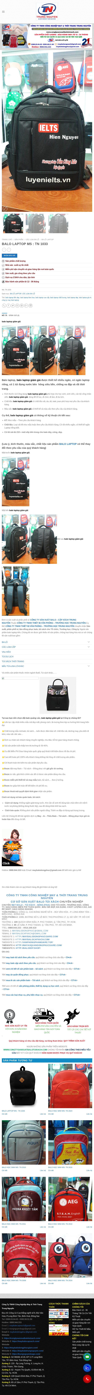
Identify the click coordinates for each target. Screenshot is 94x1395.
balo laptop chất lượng (58, 297)
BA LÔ (4, 642)
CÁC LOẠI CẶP (9, 647)
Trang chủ (7, 239)
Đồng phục (43, 905)
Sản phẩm (18, 239)
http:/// (36, 937)
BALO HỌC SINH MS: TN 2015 (14, 1167)
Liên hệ (43, 1114)
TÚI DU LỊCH (7, 657)
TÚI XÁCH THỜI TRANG (13, 661)
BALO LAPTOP (68, 444)
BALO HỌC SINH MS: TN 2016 (60, 1167)
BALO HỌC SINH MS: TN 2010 (60, 1224)
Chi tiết (4, 1114)
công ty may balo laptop (10, 300)
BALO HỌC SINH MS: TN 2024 (60, 1280)
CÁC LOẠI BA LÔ (32, 239)
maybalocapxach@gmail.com (29, 934)
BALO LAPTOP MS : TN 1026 (13, 1111)
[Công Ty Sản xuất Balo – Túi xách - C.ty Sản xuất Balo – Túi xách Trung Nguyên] (47, 11)
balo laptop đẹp (72, 297)
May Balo (17, 905)
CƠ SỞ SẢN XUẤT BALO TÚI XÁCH (35, 901)
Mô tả (4, 315)
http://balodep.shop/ (28, 948)
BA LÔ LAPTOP (47, 239)
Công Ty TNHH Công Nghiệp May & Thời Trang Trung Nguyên (47, 897)
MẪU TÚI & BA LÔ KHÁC (13, 666)
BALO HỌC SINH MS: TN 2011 (14, 1224)
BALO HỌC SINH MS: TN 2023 (60, 1111)
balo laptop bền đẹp (12, 297)
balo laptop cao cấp (42, 297)
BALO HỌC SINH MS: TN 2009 (14, 1280)
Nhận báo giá (9, 255)
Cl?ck (76, 969)
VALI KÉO (6, 652)
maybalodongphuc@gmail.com (30, 931)
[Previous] (7, 131)
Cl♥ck (68, 957)
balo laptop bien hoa (27, 297)
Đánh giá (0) (14, 315)
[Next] (87, 131)
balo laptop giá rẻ (85, 297)
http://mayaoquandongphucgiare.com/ (39, 945)
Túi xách (30, 905)
